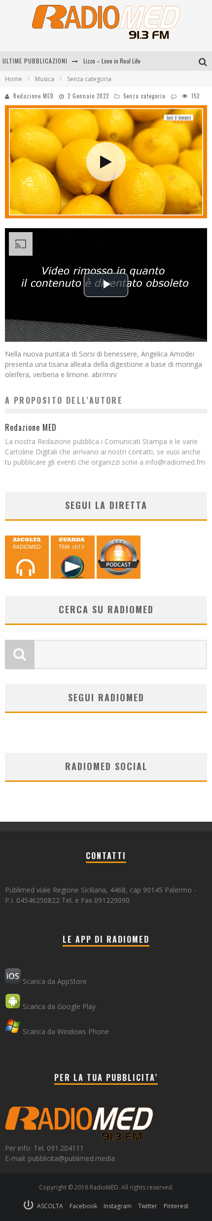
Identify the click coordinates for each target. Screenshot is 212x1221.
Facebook (83, 1206)
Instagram (118, 1206)
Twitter (147, 1206)
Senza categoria (144, 96)
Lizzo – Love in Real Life (112, 61)
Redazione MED (33, 96)
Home (13, 79)
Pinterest (176, 1206)
